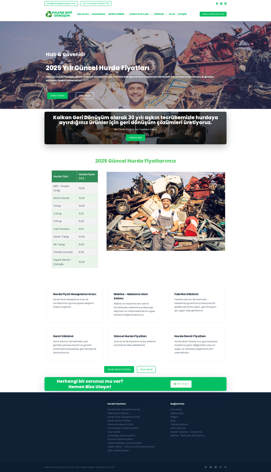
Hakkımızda (177, 413)
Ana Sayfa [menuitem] (83, 14)
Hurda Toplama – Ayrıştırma (186, 431)
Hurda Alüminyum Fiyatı (121, 424)
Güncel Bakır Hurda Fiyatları (123, 428)
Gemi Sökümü (63, 336)
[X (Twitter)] (221, 4)
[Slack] (225, 467)
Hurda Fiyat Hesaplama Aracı (74, 294)
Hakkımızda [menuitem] (98, 14)
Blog (173, 420)
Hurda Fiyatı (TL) (87, 176)
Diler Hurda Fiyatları (118, 450)
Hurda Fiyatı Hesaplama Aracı (124, 409)
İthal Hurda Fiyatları (118, 413)
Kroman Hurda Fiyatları (120, 439)
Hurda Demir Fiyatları (190, 336)
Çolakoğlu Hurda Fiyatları (122, 435)
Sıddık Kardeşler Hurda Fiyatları (125, 443)
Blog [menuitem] (172, 14)
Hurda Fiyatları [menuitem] (139, 14)
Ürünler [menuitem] (159, 14)
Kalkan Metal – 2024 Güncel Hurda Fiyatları (131, 446)
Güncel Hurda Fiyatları (130, 336)
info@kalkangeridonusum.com (61, 3)
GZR (112, 467)
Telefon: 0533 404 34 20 (213, 14)
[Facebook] (217, 4)
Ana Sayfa (176, 409)
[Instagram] (216, 467)
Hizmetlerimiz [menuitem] (116, 14)
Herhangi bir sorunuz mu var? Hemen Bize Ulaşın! (90, 384)
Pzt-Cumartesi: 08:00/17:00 (96, 3)
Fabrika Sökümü (186, 294)
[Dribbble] (220, 467)
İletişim (174, 417)
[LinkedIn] (225, 4)
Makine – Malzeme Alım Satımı (187, 435)
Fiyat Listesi (114, 431)
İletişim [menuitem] (182, 14)
